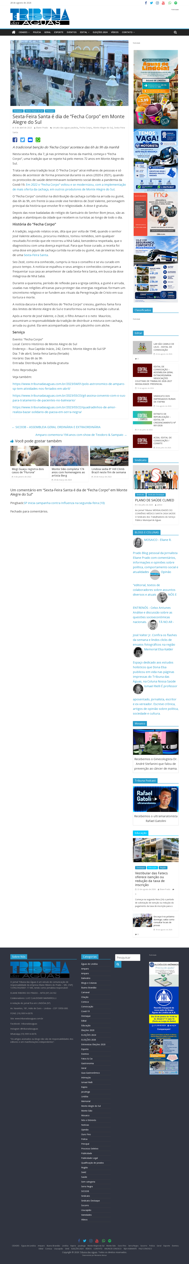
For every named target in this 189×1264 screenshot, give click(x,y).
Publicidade (86, 1153)
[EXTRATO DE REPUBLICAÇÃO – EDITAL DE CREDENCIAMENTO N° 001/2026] (142, 413)
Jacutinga (85, 1091)
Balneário (85, 978)
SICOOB (85, 1191)
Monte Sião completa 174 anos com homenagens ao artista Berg (68, 472)
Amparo (85, 968)
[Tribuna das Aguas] (13, 32)
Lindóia (84, 1096)
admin (159, 505)
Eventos (71, 32)
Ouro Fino (86, 1134)
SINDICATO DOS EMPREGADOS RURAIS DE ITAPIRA (165, 399)
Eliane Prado (42, 127)
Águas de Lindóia (89, 963)
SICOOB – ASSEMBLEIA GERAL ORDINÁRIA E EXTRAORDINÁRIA (56, 427)
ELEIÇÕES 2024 (100, 32)
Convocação (87, 1006)
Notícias (85, 1124)
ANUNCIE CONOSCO (113, 1248)
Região (163, 867)
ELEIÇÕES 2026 (88, 1039)
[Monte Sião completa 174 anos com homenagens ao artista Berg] (69, 448)
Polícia (37, 32)
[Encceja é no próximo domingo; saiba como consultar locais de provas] (142, 916)
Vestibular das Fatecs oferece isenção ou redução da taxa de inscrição (151, 879)
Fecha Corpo (85, 127)
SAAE (83, 1172)
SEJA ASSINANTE (130, 1248)
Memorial (85, 1101)
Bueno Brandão (88, 987)
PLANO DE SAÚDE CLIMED (154, 500)
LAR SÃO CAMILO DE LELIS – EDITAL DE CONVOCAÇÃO (164, 346)
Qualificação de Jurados (92, 1162)
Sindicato (140, 494)
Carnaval (85, 992)
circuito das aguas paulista (65, 127)
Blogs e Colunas (89, 982)
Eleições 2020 (87, 1030)
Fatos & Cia (86, 1058)
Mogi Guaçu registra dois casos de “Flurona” (28, 470)
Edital (83, 32)
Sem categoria (88, 1181)
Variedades (86, 1214)
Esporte (58, 32)
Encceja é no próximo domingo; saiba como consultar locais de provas (164, 921)
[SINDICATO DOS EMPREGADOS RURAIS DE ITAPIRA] (142, 395)
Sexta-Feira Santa (36, 255)
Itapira (84, 1087)
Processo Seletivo (89, 1148)
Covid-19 (85, 1011)
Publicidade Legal (89, 1158)
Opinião (85, 1129)
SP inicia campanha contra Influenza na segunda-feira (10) (64, 503)
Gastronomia (87, 1063)
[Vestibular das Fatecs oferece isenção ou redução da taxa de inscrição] (156, 840)
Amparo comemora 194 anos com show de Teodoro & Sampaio (81, 435)
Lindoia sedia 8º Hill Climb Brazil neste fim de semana (109, 470)
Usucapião (86, 1210)
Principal (50, 111)
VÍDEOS (114, 32)
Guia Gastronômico (90, 1072)
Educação (152, 867)
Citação (84, 997)
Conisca (85, 1001)
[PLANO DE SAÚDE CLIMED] (156, 467)
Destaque (18, 111)
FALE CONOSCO (145, 1248)
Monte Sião (86, 1110)
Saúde (84, 1177)
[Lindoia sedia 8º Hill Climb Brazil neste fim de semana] (109, 448)
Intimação (86, 1077)
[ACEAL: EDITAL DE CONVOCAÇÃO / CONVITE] (142, 437)
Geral (47, 32)
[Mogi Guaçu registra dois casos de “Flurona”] (29, 448)
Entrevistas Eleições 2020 (93, 1044)
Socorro (85, 1205)
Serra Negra (87, 1186)
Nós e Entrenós (88, 1120)
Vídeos (84, 1219)
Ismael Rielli (86, 1082)
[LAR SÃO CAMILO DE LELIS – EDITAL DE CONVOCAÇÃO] (142, 343)
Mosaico (85, 1115)
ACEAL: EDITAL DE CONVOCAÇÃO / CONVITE (163, 440)
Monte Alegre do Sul (34, 111)
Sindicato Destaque (156, 494)
